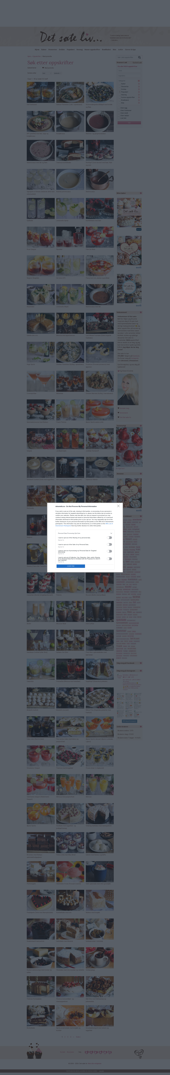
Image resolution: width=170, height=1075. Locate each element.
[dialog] (85, 537)
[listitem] (85, 533)
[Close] (119, 506)
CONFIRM (70, 566)
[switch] (109, 537)
